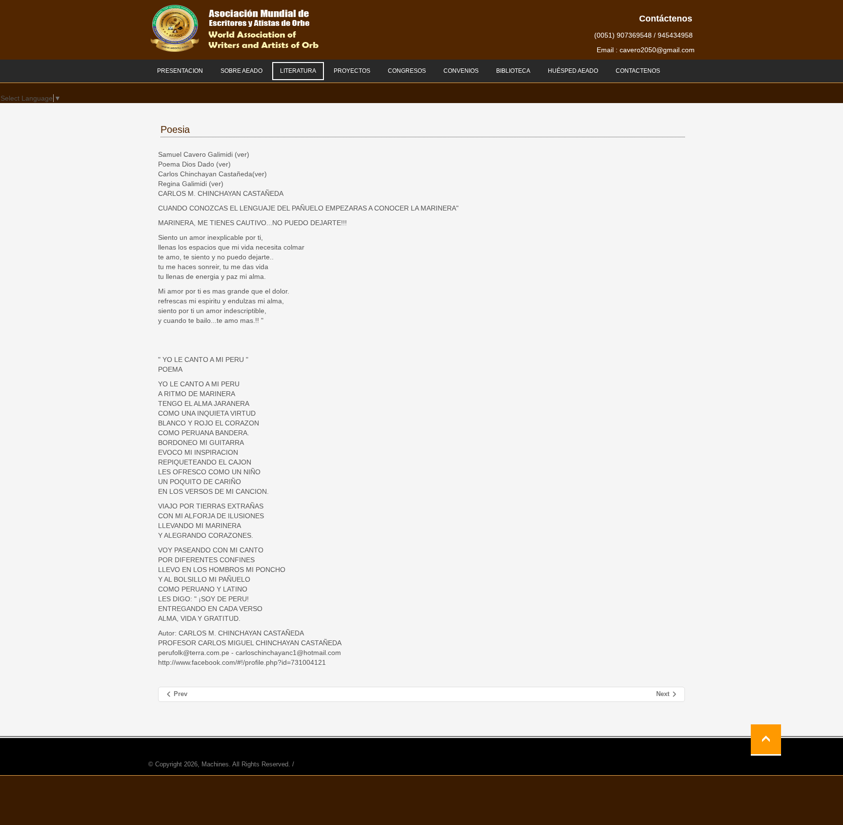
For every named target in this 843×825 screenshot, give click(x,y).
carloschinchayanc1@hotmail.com (288, 652)
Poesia (175, 129)
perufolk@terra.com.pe (193, 652)
